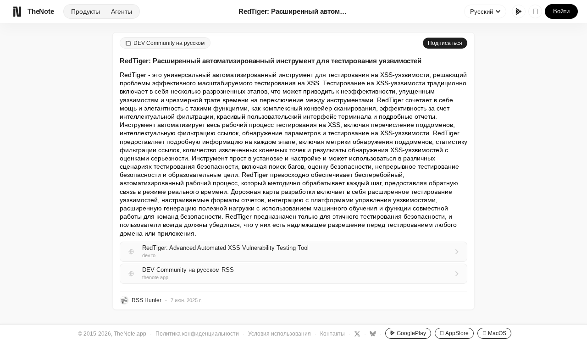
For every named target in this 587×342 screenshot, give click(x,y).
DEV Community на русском (169, 43)
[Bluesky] (371, 333)
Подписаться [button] (445, 43)
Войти (561, 11)
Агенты (121, 11)
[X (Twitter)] (356, 333)
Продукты (85, 11)
